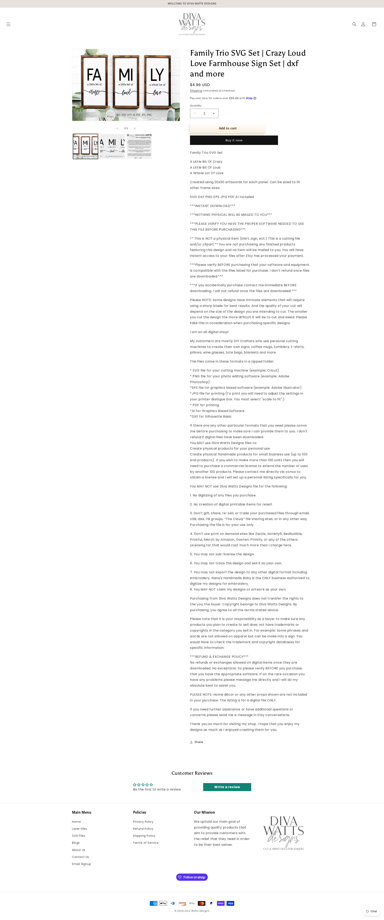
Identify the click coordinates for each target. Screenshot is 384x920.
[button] (8, 24)
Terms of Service (146, 843)
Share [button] (199, 742)
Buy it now (234, 140)
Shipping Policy (144, 836)
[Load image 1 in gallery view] (85, 146)
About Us (78, 850)
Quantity (195, 105)
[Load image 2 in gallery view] (112, 146)
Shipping (196, 90)
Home (76, 822)
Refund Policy (143, 829)
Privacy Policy (143, 822)
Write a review (227, 787)
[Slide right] (134, 128)
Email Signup (81, 864)
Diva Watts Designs (197, 910)
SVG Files (78, 836)
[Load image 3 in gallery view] (139, 146)
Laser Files (79, 829)
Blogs (76, 843)
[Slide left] (117, 128)
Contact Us (80, 857)
